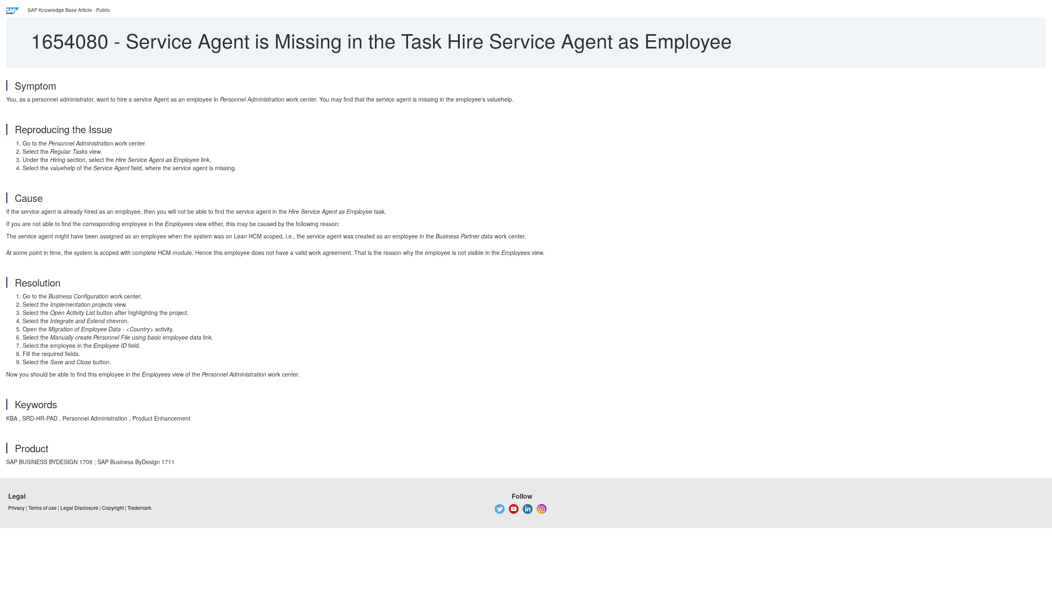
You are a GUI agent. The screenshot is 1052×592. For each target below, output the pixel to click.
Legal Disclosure (79, 507)
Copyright (113, 507)
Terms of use (42, 507)
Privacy (16, 507)
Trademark (139, 507)
